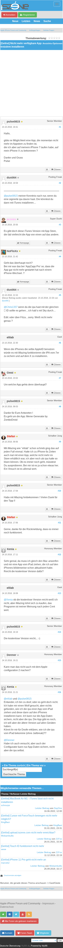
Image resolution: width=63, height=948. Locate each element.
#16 (59, 692)
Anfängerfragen (34, 30)
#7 (60, 378)
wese (3, 849)
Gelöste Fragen (48, 30)
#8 (60, 407)
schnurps (5, 805)
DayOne (58, 808)
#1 (60, 127)
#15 (59, 660)
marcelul (5, 863)
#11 (59, 523)
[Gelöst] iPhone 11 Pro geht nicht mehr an (23, 859)
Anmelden (10, 15)
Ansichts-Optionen (52, 43)
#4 (60, 257)
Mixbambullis (7, 836)
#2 (60, 183)
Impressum (48, 903)
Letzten (26, 21)
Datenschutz (7, 907)
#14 (59, 632)
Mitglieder (44, 933)
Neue (15, 21)
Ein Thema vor (35, 765)
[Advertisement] (31, 83)
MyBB (44, 946)
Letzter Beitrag (42, 808)
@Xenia (8, 599)
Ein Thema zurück (14, 765)
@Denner (9, 740)
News (37, 21)
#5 (60, 295)
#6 (60, 343)
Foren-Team (26, 933)
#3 (60, 225)
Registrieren (28, 15)
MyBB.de (25, 946)
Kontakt (8, 933)
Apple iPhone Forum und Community (13, 30)
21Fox (59, 839)
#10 (59, 491)
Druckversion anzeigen (12, 875)
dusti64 (5, 301)
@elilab (8, 698)
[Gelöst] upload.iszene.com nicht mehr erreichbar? (28, 832)
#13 (59, 593)
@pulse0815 (11, 195)
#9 (60, 442)
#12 (59, 555)
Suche (47, 21)
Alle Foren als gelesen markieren (20, 921)
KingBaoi (5, 822)
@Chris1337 (11, 307)
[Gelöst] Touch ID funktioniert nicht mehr (22, 846)
